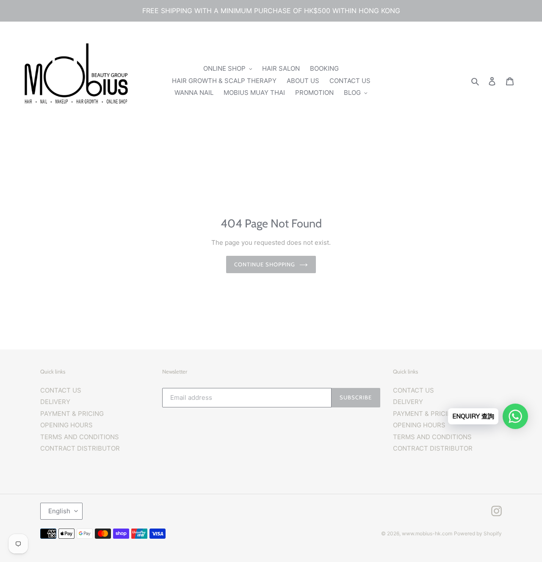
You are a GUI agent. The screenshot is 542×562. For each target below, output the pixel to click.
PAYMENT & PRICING (72, 414)
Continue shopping (265, 264)
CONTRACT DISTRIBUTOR (80, 448)
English (59, 511)
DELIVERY (55, 402)
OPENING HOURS (66, 425)
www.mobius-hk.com (427, 533)
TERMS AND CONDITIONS (79, 437)
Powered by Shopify (478, 533)
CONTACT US (60, 390)
